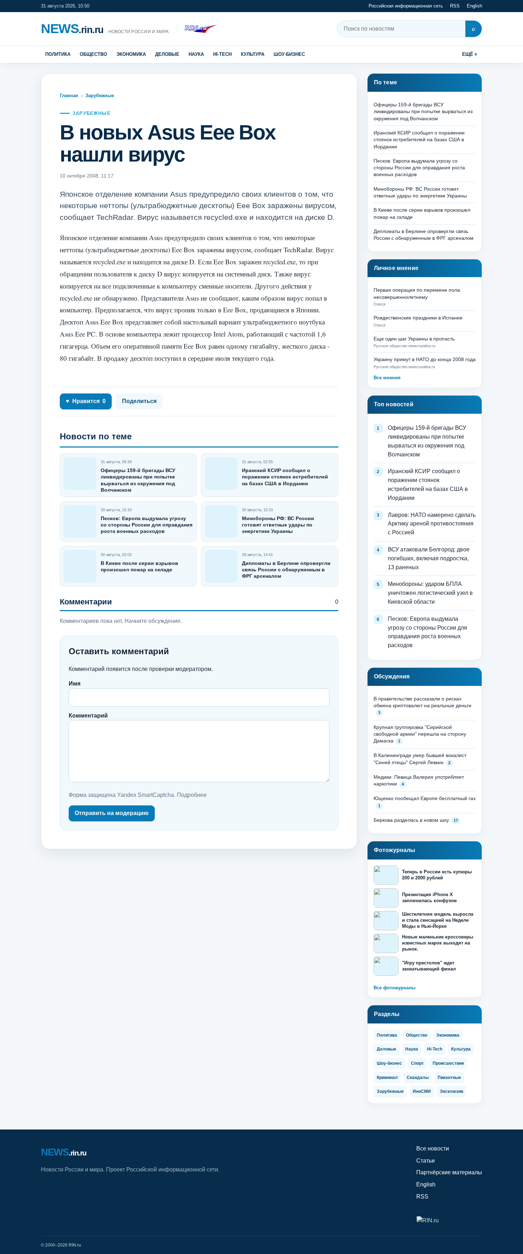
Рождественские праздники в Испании (418, 318)
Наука (196, 54)
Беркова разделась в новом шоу (411, 820)
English (474, 6)
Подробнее (192, 795)
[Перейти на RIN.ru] (197, 29)
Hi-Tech (222, 54)
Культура (252, 54)
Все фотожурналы (395, 987)
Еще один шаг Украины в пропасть (414, 339)
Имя (74, 684)
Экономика (131, 54)
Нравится (86, 401)
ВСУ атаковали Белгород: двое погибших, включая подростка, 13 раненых (429, 558)
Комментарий (88, 716)
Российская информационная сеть (406, 6)
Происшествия (448, 1063)
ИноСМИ (422, 1091)
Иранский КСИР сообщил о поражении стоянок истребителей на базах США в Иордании (285, 476)
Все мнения (387, 377)
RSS (455, 6)
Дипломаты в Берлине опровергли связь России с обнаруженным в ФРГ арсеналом (286, 569)
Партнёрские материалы (449, 1172)
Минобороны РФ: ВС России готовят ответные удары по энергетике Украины (278, 524)
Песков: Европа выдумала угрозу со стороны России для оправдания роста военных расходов (146, 524)
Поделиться (139, 401)
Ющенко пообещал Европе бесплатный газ (424, 798)
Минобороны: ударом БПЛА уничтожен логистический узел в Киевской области (430, 593)
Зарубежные (99, 95)
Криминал (387, 1077)
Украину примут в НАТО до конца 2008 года (425, 359)
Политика (57, 54)
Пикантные (449, 1077)
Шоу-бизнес (289, 54)
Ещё (467, 54)
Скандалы (418, 1077)
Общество (93, 54)
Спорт (417, 1063)
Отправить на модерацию (112, 813)
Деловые (167, 54)
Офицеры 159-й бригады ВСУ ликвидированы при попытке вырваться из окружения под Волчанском (423, 111)
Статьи (425, 1161)
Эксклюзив (451, 1091)
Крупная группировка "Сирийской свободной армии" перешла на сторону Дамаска (420, 734)
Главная (69, 95)
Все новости (432, 1148)
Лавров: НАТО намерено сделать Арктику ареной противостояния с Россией (432, 524)
